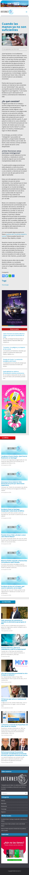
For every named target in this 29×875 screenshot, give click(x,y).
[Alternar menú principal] (26, 12)
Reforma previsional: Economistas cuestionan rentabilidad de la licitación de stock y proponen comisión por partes (14, 753)
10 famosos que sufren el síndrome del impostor (13, 700)
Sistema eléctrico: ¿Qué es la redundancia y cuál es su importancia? (13, 648)
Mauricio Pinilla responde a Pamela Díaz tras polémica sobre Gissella (14, 561)
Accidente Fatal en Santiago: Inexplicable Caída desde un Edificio (12, 510)
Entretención (4, 806)
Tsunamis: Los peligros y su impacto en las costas (14, 348)
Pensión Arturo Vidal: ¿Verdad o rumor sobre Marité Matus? (13, 535)
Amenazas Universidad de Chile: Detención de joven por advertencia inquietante (12, 483)
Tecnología (5, 285)
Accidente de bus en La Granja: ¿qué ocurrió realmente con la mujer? (12, 587)
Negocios (3, 812)
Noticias (3, 800)
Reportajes (3, 803)
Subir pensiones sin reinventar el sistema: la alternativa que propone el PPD (13, 621)
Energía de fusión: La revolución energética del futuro (13, 360)
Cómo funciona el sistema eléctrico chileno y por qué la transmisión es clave (14, 335)
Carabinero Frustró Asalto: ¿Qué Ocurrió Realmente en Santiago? (14, 457)
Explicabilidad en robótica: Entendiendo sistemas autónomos (13, 372)
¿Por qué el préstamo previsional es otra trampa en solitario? (14, 674)
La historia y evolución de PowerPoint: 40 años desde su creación (14, 725)
